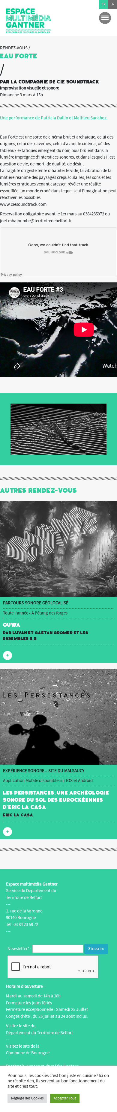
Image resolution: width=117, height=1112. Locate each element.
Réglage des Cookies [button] (27, 1098)
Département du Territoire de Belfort (39, 1033)
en (112, 4)
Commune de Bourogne (28, 1053)
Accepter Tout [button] (65, 1098)
